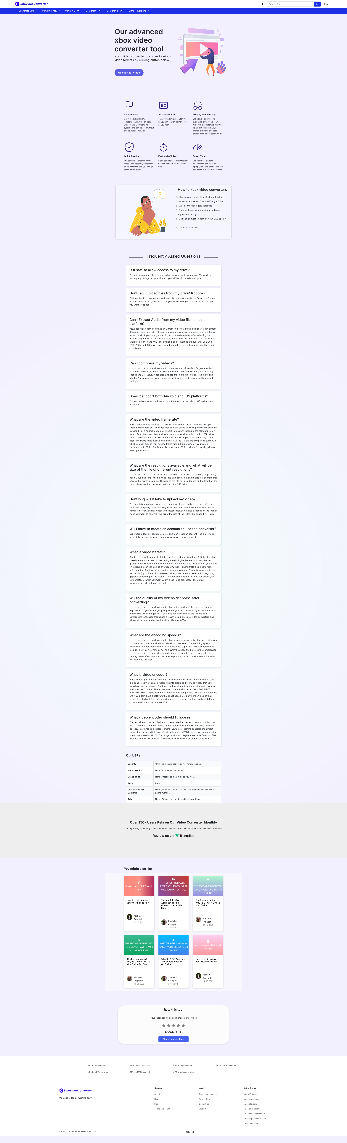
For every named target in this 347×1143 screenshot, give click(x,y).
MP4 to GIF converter (182, 1065)
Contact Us (204, 1104)
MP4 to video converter (183, 1072)
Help (156, 1099)
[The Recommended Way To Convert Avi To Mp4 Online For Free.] (139, 945)
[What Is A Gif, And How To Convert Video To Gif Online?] (173, 945)
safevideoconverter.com (85, 1131)
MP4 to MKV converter (226, 1065)
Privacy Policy (205, 1099)
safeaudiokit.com (251, 1109)
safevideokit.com (251, 1123)
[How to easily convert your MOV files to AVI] (208, 945)
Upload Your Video (129, 72)
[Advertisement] (16, 65)
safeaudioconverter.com (254, 1113)
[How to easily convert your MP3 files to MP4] (139, 886)
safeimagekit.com (251, 1099)
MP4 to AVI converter (97, 1065)
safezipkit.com (250, 1104)
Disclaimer (203, 1109)
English (191, 1132)
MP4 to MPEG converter (141, 1072)
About (157, 1094)
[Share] (261, 4)
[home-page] (31, 4)
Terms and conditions (164, 1109)
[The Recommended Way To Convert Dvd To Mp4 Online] (208, 886)
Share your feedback (173, 1039)
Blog (326, 4)
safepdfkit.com (250, 1094)
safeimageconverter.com (255, 1118)
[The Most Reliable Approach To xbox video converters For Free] (173, 886)
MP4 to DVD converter (140, 1065)
